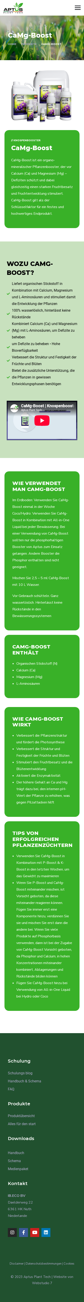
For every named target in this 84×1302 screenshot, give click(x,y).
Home (12, 44)
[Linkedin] (45, 1232)
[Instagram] (12, 1232)
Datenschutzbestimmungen (44, 1264)
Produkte (29, 44)
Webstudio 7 (42, 1283)
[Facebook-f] (23, 1232)
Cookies (69, 1264)
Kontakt (18, 1183)
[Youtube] (34, 1232)
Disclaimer (17, 1264)
